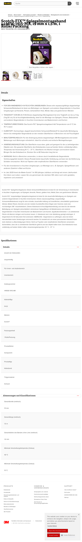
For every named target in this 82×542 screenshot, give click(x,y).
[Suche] (70, 3)
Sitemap (66, 497)
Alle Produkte (7, 511)
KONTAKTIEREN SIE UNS (70, 495)
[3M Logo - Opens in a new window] (7, 3)
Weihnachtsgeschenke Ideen (41, 497)
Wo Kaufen (67, 492)
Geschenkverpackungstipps (41, 494)
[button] (68, 535)
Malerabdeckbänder (9, 504)
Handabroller (7, 492)
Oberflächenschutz (8, 509)
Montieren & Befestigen (10, 506)
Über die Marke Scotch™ (70, 490)
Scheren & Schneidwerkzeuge (11, 501)
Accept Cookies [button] (53, 535)
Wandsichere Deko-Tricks (40, 499)
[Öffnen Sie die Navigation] (77, 4)
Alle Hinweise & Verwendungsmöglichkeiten (41, 502)
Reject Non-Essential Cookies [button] (57, 531)
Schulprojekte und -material (41, 492)
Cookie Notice (52, 526)
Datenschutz (38, 521)
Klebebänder (7, 490)
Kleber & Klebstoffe (8, 499)
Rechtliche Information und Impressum (21, 521)
